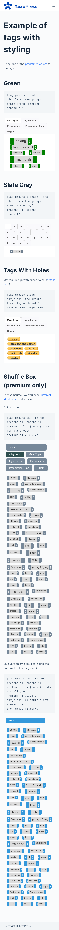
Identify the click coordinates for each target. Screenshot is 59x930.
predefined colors (36, 64)
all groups (14, 454)
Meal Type (12, 120)
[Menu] (53, 5)
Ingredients (30, 120)
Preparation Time (34, 126)
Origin (10, 131)
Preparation (13, 126)
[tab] (13, 120)
